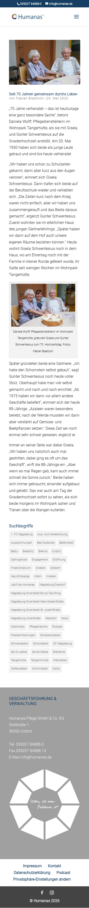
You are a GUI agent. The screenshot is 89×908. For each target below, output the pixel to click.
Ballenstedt (66, 542)
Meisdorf (50, 618)
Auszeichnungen (21, 542)
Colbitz (56, 551)
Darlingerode (19, 559)
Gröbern (55, 568)
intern (38, 576)
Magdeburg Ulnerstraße (26, 618)
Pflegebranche (38, 626)
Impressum (32, 866)
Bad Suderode (46, 542)
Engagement (40, 559)
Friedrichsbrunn (21, 568)
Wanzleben (60, 660)
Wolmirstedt (40, 668)
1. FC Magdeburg (22, 534)
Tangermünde (39, 660)
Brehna (42, 551)
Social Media (40, 652)
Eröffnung (59, 559)
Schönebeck (40, 643)
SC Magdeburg (62, 643)
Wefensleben (19, 668)
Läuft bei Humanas (23, 584)
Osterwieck (18, 626)
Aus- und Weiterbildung (52, 534)
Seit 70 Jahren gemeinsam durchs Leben (43, 94)
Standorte (59, 652)
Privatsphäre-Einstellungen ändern (42, 879)
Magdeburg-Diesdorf (52, 584)
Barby (14, 551)
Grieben (41, 568)
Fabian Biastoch (30, 98)
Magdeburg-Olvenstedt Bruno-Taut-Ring (36, 593)
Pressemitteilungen (23, 635)
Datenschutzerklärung (32, 872)
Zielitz (56, 668)
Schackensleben (50, 635)
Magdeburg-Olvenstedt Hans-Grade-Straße (37, 601)
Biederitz (28, 551)
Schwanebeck (19, 643)
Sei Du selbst (19, 652)
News (64, 618)
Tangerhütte (18, 660)
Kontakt (54, 866)
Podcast (57, 626)
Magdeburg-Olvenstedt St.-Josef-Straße (35, 610)
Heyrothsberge (20, 576)
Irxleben (51, 576)
